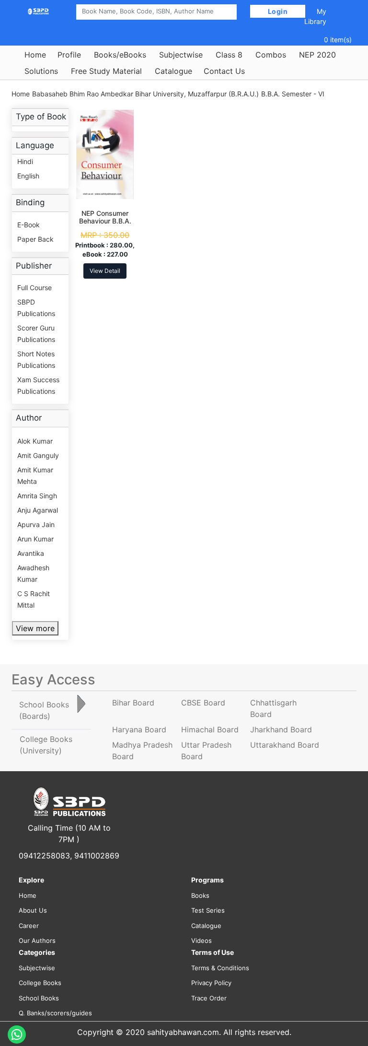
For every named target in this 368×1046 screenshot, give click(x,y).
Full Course (34, 287)
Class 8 (229, 54)
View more (35, 628)
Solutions (41, 71)
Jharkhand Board (281, 729)
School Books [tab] (44, 710)
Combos (270, 54)
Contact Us (224, 71)
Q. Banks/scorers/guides (55, 1013)
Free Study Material (106, 71)
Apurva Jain (36, 524)
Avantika (30, 553)
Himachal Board (210, 729)
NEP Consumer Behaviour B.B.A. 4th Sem (105, 221)
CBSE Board (203, 702)
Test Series (208, 910)
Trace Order (209, 998)
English (28, 176)
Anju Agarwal (37, 510)
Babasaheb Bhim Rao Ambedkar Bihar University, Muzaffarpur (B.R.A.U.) (145, 94)
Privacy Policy (211, 983)
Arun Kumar (35, 539)
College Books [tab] (46, 744)
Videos (201, 940)
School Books (39, 998)
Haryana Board (139, 729)
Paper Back (35, 239)
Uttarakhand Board (284, 745)
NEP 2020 (317, 54)
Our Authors (37, 940)
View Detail (105, 270)
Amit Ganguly (38, 455)
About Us (33, 910)
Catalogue (173, 71)
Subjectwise (181, 54)
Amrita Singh (37, 496)
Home (35, 54)
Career (29, 925)
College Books (40, 983)
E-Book (28, 225)
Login (277, 11)
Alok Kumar (35, 441)
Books (200, 895)
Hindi (25, 161)
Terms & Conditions (220, 968)
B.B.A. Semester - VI (292, 94)
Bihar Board (133, 702)
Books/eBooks (120, 54)
